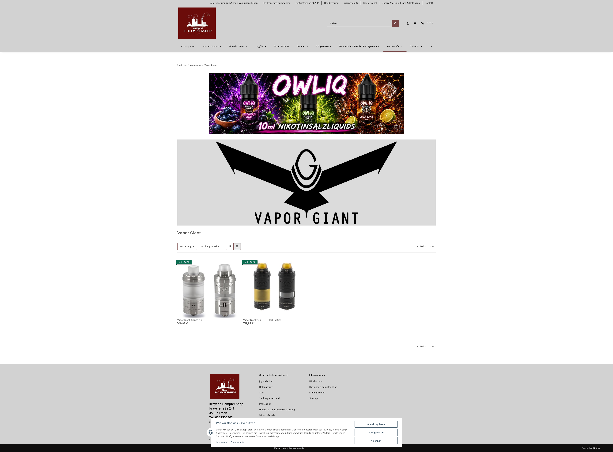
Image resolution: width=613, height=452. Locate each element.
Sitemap (313, 398)
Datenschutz (237, 442)
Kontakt (429, 2)
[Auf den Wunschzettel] (232, 263)
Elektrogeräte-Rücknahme (276, 2)
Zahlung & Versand (269, 398)
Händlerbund (331, 2)
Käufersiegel (370, 2)
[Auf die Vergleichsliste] (224, 263)
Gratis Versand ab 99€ (307, 2)
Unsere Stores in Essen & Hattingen (401, 2)
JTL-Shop (596, 448)
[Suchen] (395, 23)
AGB (261, 392)
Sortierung (186, 246)
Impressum (221, 442)
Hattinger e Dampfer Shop (323, 386)
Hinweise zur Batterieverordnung (277, 409)
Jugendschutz (351, 2)
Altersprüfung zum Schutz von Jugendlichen (234, 2)
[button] (407, 23)
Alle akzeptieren (376, 424)
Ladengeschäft (317, 392)
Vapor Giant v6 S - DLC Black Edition (262, 319)
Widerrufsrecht (267, 415)
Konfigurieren (376, 432)
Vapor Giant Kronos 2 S (189, 319)
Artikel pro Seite (210, 246)
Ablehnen (376, 440)
